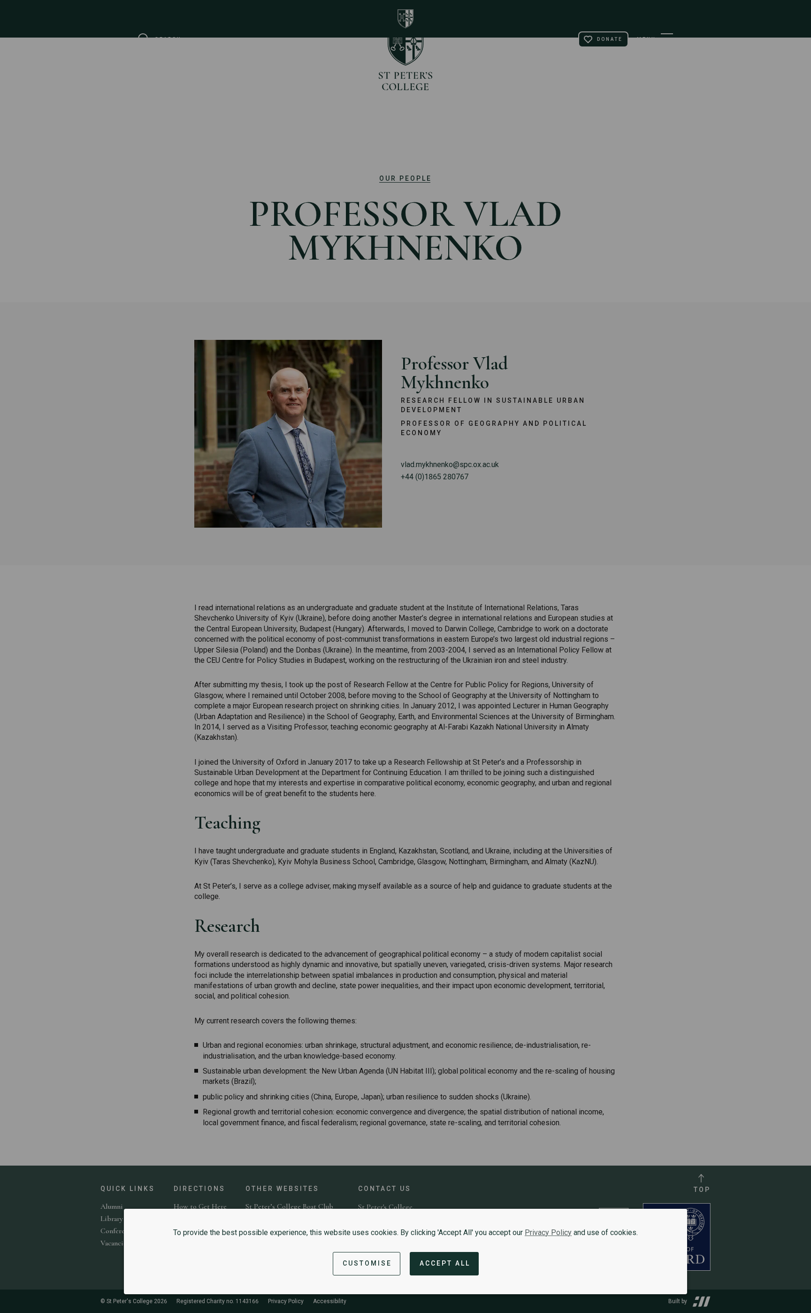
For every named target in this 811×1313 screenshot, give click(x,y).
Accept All (445, 1263)
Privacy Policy (548, 1232)
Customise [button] (367, 1263)
